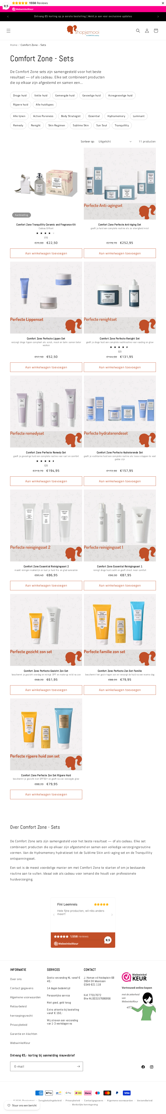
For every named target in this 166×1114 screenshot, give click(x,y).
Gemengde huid (65, 95)
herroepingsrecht (21, 1015)
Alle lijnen (19, 116)
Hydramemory (116, 116)
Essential (94, 116)
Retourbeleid (18, 1006)
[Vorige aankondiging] (7, 16)
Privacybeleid (18, 1024)
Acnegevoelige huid (120, 95)
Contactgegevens (93, 1100)
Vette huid (41, 95)
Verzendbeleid (145, 1100)
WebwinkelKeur (20, 1043)
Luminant (139, 116)
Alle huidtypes (44, 104)
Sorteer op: (88, 141)
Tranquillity (122, 125)
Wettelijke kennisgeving (85, 1104)
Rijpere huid (20, 104)
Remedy (18, 125)
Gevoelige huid (91, 95)
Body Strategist (71, 116)
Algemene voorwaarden (25, 997)
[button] (8, 30)
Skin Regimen (56, 125)
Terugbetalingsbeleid (50, 1100)
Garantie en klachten (23, 1034)
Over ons (16, 979)
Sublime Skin (81, 125)
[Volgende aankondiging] (158, 16)
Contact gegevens (22, 988)
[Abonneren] (78, 1066)
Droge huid (20, 95)
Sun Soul (101, 125)
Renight (36, 125)
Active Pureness (43, 116)
